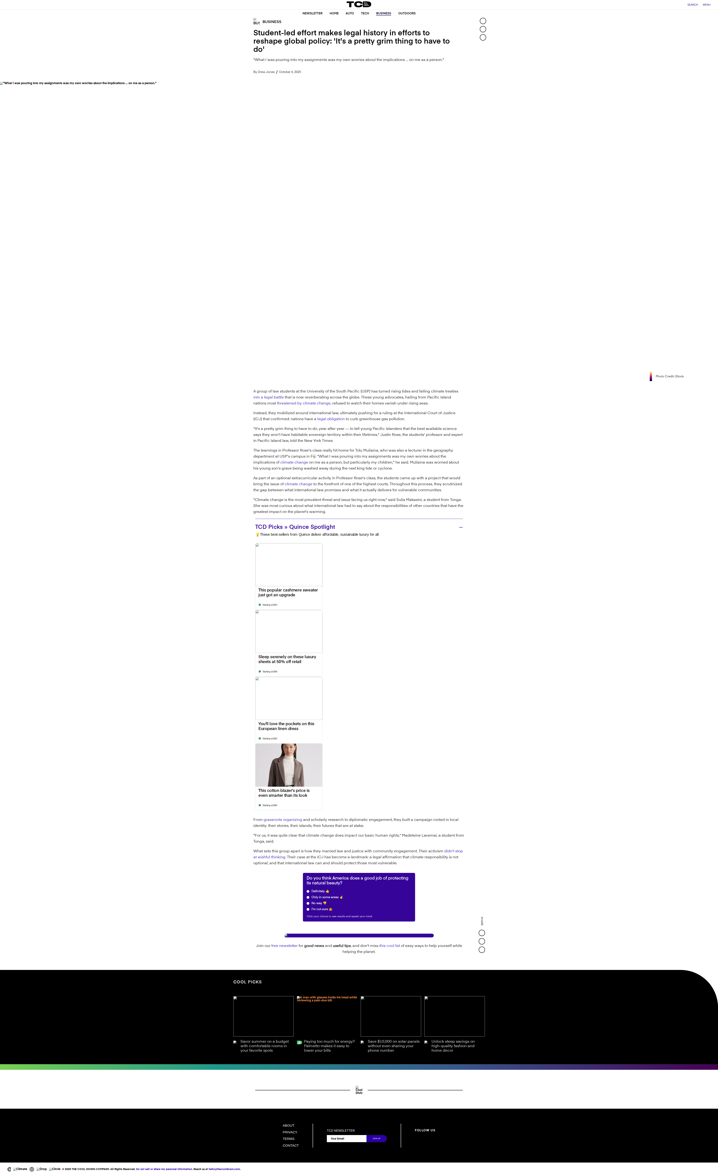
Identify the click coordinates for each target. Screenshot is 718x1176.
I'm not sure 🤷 (321, 909)
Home (334, 13)
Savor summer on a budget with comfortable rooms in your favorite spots (264, 1046)
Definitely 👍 (320, 891)
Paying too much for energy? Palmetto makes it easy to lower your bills (329, 1046)
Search (692, 4)
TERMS (288, 1139)
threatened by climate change (304, 403)
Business (383, 13)
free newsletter (284, 946)
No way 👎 (319, 903)
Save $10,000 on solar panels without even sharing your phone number (394, 1046)
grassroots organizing (283, 820)
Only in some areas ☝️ (327, 897)
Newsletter (313, 13)
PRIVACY (290, 1132)
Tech (365, 13)
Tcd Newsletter (341, 1130)
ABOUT (288, 1125)
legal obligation (331, 419)
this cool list (389, 946)
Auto (350, 13)
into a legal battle (268, 397)
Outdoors (407, 13)
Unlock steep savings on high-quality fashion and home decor (453, 1046)
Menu (707, 4)
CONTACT (291, 1145)
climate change (294, 462)
